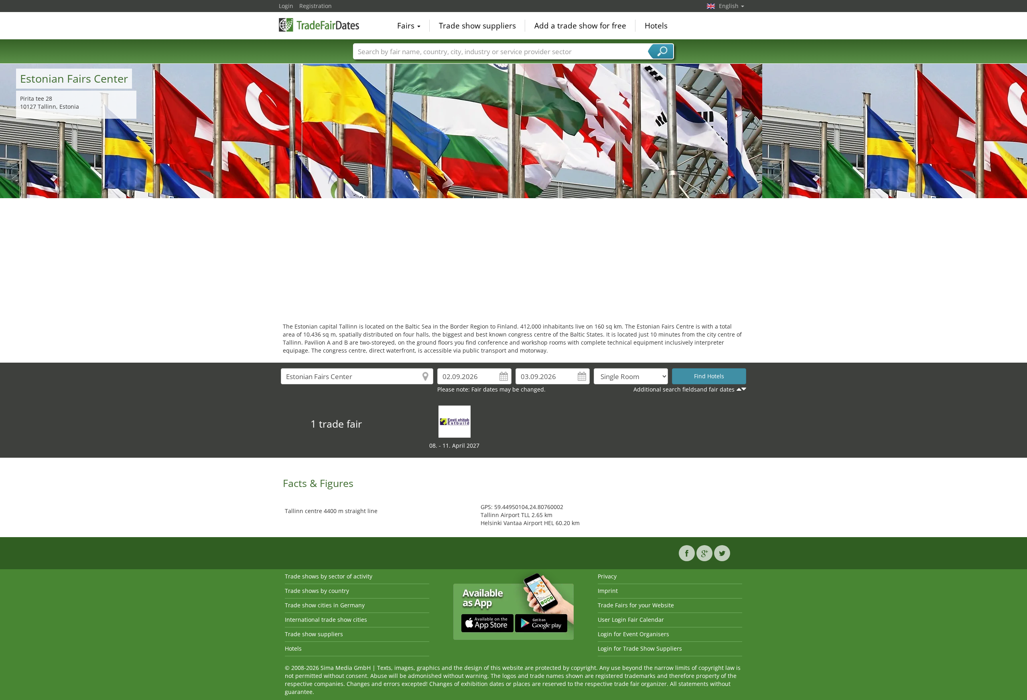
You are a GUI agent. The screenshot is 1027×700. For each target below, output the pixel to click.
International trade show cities (326, 619)
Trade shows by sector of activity (328, 576)
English (729, 6)
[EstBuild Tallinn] (454, 421)
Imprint (608, 590)
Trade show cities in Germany (325, 605)
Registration (315, 6)
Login (286, 6)
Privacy (607, 576)
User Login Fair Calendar (631, 619)
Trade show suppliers (477, 25)
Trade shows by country (317, 590)
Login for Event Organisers (633, 634)
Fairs (406, 25)
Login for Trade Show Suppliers (640, 648)
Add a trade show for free (580, 25)
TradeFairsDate (319, 25)
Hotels (656, 25)
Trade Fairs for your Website (636, 605)
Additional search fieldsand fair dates (684, 389)
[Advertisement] (513, 258)
